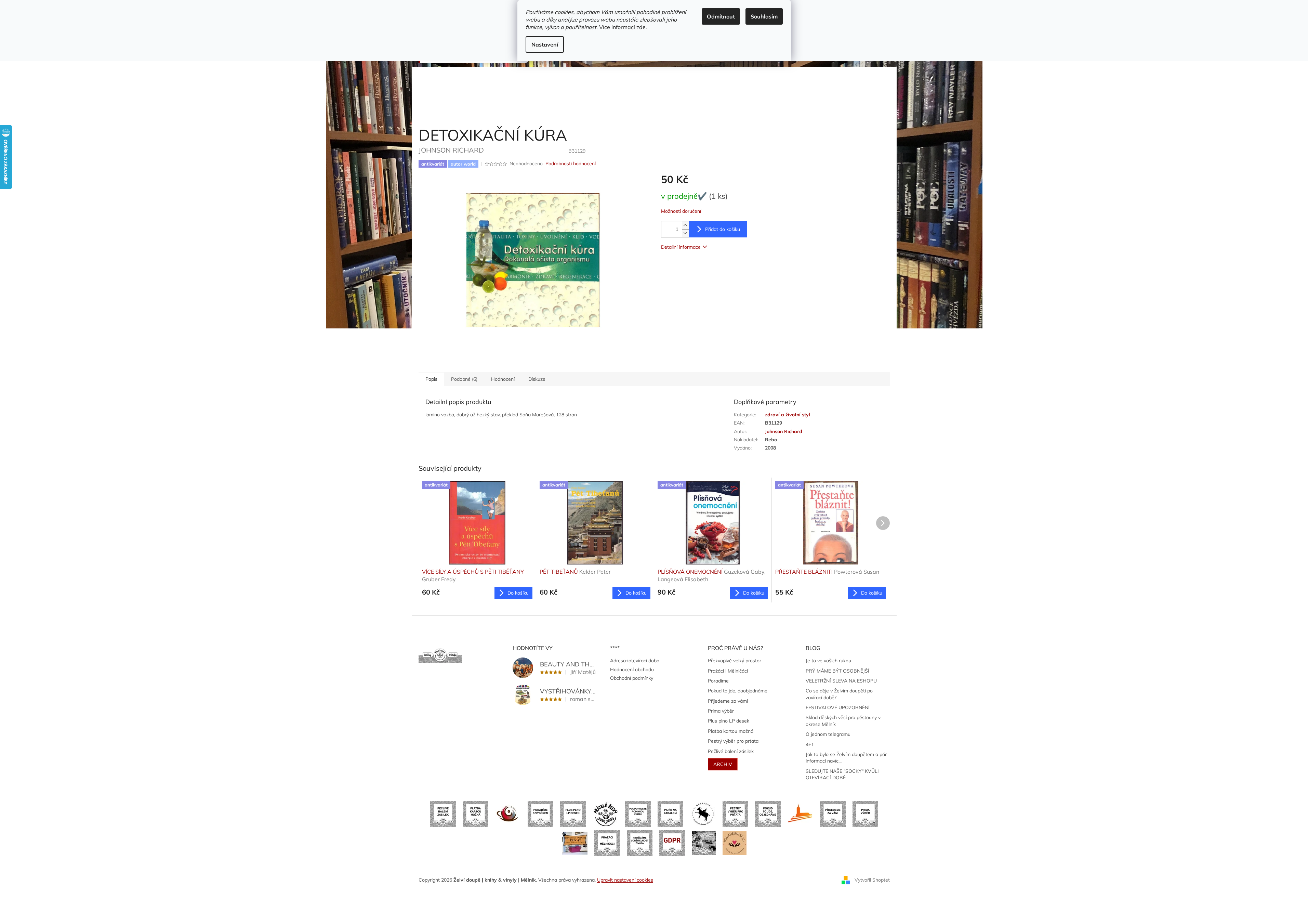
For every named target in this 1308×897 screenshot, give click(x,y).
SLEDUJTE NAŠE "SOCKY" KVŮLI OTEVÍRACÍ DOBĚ (842, 774)
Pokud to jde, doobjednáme (737, 691)
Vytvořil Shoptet (872, 879)
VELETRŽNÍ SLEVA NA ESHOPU (841, 681)
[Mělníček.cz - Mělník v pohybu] (800, 813)
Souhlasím (764, 16)
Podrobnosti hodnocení (570, 163)
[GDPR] (672, 843)
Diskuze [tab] (536, 379)
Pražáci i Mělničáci (728, 671)
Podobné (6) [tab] (464, 379)
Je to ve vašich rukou (828, 661)
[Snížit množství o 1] (685, 233)
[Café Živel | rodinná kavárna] (508, 813)
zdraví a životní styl (787, 415)
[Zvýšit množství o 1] (685, 225)
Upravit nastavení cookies (625, 880)
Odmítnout (721, 16)
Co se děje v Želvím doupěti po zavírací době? (839, 694)
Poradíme (718, 681)
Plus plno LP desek (728, 721)
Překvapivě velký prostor (734, 661)
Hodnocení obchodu (632, 669)
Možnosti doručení (681, 211)
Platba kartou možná (730, 731)
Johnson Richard (783, 431)
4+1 (810, 744)
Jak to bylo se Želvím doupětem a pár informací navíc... (846, 757)
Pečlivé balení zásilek (731, 751)
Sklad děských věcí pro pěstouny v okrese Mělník (843, 720)
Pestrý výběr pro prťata (733, 741)
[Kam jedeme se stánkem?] (704, 843)
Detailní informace (681, 247)
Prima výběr (721, 711)
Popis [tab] (431, 379)
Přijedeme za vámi (728, 701)
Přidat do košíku (722, 229)
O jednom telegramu (828, 734)
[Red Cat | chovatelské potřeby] (574, 843)
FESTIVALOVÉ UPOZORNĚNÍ (838, 707)
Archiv (722, 764)
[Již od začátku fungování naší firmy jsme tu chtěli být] (607, 843)
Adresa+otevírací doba (634, 661)
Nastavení (544, 44)
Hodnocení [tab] (503, 379)
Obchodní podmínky (631, 678)
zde (641, 27)
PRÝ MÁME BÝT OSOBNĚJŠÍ (837, 671)
